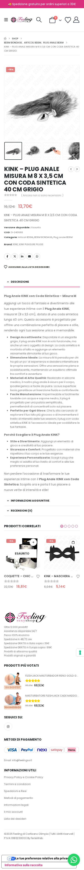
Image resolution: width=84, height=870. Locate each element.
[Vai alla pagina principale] (5, 38)
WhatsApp (37, 256)
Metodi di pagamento (18, 798)
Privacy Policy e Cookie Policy (23, 777)
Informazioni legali (16, 805)
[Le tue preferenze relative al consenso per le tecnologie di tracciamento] (80, 652)
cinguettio (14, 256)
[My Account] (76, 20)
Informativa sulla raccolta (24, 865)
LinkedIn (22, 256)
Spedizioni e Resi (15, 791)
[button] (7, 19)
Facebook (7, 256)
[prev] (71, 169)
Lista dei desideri (15, 819)
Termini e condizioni (17, 784)
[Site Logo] (22, 20)
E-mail (29, 256)
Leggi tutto (33, 542)
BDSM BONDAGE (43, 237)
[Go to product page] (12, 680)
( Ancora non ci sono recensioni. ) (42, 195)
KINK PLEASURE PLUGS (31, 244)
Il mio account (13, 812)
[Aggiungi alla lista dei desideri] (38, 576)
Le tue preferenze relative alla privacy (43, 858)
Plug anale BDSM (63, 237)
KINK (15, 244)
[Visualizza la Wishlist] (68, 20)
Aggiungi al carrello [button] (73, 542)
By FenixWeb (35, 838)
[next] (77, 169)
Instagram (8, 726)
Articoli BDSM (25, 237)
